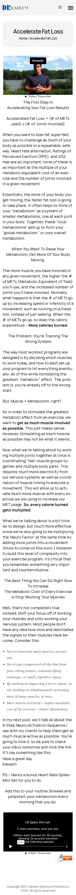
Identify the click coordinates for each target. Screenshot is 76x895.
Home (23, 38)
